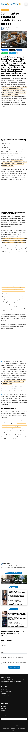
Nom (2, 652)
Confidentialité (6, 728)
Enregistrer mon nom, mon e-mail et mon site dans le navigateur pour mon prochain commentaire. (14, 663)
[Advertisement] (14, 123)
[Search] (25, 719)
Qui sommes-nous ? (6, 691)
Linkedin (3, 710)
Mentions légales (5, 698)
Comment (3, 645)
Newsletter (3, 693)
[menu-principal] (26, 4)
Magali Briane (6, 563)
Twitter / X (3, 708)
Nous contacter (5, 695)
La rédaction (4, 689)
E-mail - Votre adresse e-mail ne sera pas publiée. (12, 657)
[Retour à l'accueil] (11, 4)
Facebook (3, 706)
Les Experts (5, 10)
